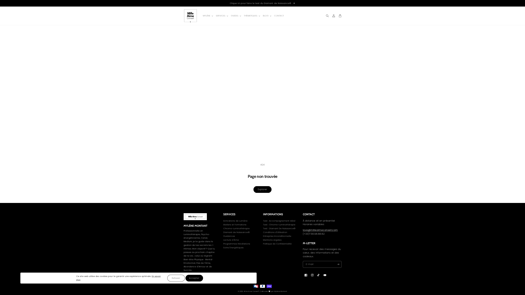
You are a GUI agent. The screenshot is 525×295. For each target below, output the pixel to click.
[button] (207, 16)
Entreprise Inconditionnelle (277, 236)
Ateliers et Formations (235, 224)
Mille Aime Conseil (251, 291)
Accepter (194, 278)
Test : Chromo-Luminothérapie (279, 224)
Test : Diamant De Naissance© (279, 228)
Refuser (176, 278)
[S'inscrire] (338, 264)
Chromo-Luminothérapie (236, 228)
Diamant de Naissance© (236, 232)
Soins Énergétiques (233, 247)
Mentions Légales (272, 240)
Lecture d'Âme (231, 240)
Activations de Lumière (235, 221)
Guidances (229, 236)
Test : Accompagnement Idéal (279, 221)
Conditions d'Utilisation (275, 232)
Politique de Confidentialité (277, 243)
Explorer (262, 189)
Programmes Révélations (236, 243)
